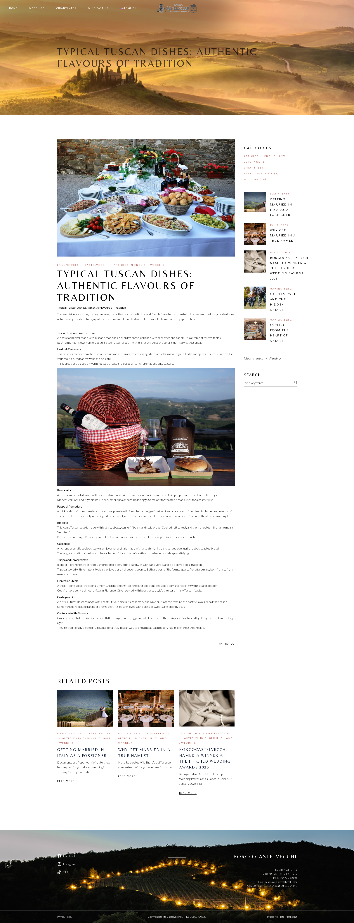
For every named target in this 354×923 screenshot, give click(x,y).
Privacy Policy (64, 916)
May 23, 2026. (281, 288)
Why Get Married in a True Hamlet (283, 235)
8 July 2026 (128, 733)
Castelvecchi (96, 265)
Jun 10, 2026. (281, 252)
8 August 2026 (69, 733)
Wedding (157, 265)
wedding (275, 358)
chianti (249, 358)
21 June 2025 (68, 265)
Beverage (252, 161)
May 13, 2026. (281, 319)
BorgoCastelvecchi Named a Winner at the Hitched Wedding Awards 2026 (290, 268)
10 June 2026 (190, 733)
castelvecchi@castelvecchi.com (281, 881)
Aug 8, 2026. (280, 194)
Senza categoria (258, 173)
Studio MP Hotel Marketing (282, 916)
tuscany (261, 358)
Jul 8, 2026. (280, 225)
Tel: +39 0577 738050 (285, 877)
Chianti (105, 738)
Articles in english (131, 265)
